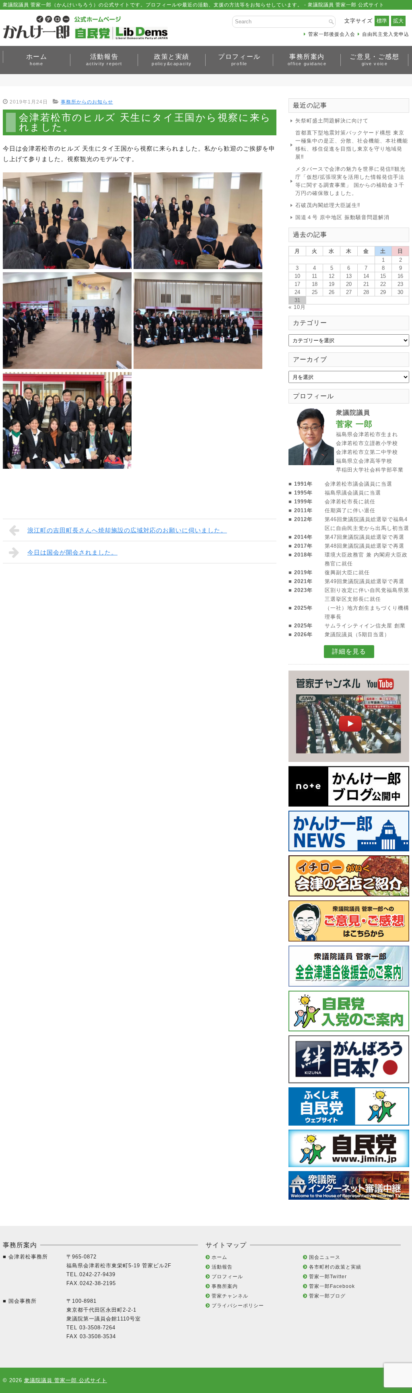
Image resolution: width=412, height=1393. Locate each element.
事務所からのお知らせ (87, 102)
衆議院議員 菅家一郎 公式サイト (65, 1380)
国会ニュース (324, 1257)
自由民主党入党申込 (385, 34)
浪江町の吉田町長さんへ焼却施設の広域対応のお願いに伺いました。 (127, 530)
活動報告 (104, 59)
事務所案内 (307, 59)
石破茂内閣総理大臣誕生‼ (327, 205)
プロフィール (239, 59)
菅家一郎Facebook (332, 1286)
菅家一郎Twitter (328, 1276)
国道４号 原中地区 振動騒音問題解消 (342, 217)
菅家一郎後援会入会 (331, 34)
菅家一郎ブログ (327, 1296)
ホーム (36, 59)
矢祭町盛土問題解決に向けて (332, 121)
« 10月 (297, 307)
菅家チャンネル (230, 1296)
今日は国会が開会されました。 (72, 552)
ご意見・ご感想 (374, 59)
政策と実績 (172, 59)
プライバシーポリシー (238, 1305)
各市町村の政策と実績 (335, 1267)
